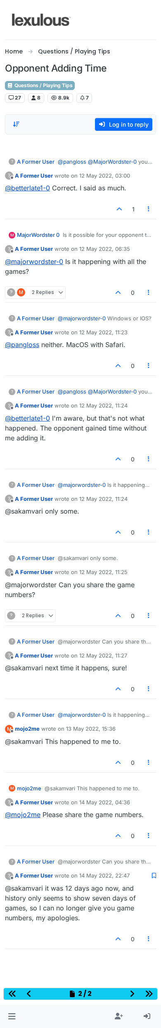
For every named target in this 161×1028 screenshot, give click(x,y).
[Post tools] (149, 209)
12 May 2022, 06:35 (104, 248)
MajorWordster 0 (38, 235)
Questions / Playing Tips (43, 85)
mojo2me (27, 728)
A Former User (35, 161)
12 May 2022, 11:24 (103, 405)
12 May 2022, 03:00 (104, 175)
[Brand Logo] (41, 20)
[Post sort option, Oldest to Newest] (16, 124)
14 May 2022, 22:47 (104, 875)
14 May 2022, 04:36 (104, 802)
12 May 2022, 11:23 (103, 332)
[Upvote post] (119, 209)
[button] (11, 1016)
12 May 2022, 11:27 (103, 655)
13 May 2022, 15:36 (91, 728)
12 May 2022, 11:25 (103, 572)
